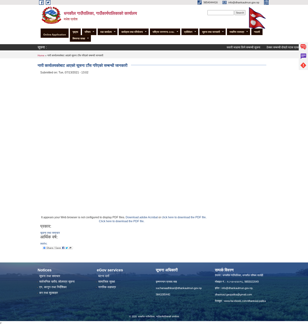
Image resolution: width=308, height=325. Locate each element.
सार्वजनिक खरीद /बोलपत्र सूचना (57, 281)
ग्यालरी (257, 31)
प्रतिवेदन (186, 31)
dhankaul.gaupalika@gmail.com (233, 294)
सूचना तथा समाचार (50, 232)
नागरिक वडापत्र (107, 287)
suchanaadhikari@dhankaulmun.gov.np (179, 288)
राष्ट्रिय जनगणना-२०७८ (162, 31)
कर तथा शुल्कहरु (48, 293)
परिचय (86, 31)
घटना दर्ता (103, 276)
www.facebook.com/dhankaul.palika (245, 300)
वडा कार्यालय (105, 31)
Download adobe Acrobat (142, 217)
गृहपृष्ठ (75, 31)
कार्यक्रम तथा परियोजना (131, 31)
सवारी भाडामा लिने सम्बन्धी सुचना (237, 47)
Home (41, 55)
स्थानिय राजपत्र (235, 31)
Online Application (54, 34)
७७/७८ (43, 243)
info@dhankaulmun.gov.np (237, 288)
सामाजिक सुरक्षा (106, 281)
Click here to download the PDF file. (121, 221)
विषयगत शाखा (77, 38)
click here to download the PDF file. (184, 217)
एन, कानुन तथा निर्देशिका (53, 287)
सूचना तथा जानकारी (209, 31)
